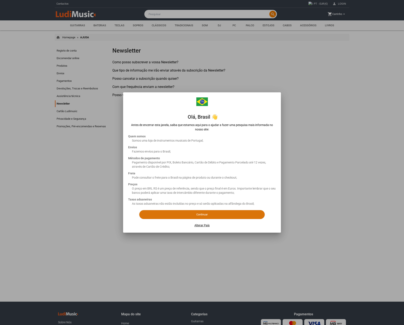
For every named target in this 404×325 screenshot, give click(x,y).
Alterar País (202, 225)
